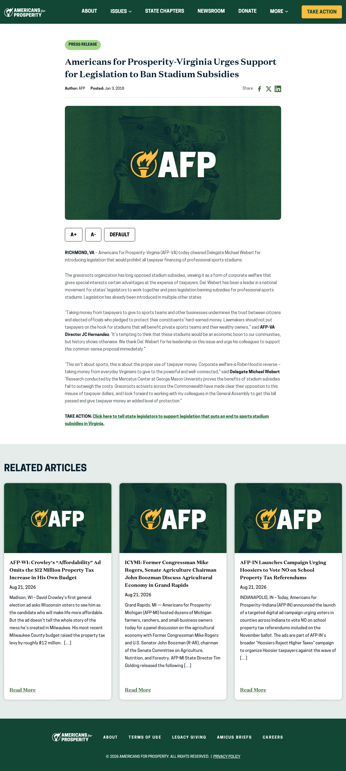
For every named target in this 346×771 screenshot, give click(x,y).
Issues (119, 11)
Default (119, 235)
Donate (247, 12)
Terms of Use (145, 738)
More (276, 11)
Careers (273, 738)
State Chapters (164, 11)
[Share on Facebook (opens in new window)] (259, 89)
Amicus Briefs (234, 738)
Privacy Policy (226, 757)
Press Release (83, 45)
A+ (74, 235)
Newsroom (211, 11)
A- (93, 235)
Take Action (324, 14)
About (89, 11)
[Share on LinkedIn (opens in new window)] (278, 89)
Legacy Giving (189, 738)
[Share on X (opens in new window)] (268, 89)
